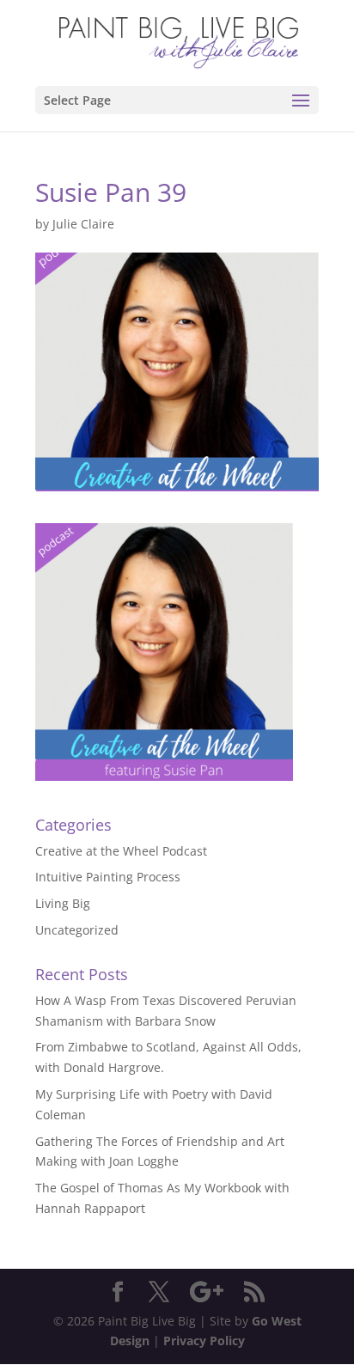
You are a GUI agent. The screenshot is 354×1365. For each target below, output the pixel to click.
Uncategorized (77, 930)
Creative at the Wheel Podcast (121, 851)
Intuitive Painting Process (107, 876)
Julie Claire (83, 224)
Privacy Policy (204, 1340)
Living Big (62, 903)
